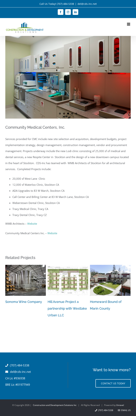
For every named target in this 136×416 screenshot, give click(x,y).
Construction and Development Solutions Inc (54, 406)
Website (32, 224)
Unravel (120, 406)
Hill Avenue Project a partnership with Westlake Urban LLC (67, 309)
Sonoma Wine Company (23, 302)
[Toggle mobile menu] (129, 24)
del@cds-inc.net (87, 3)
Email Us (125, 411)
